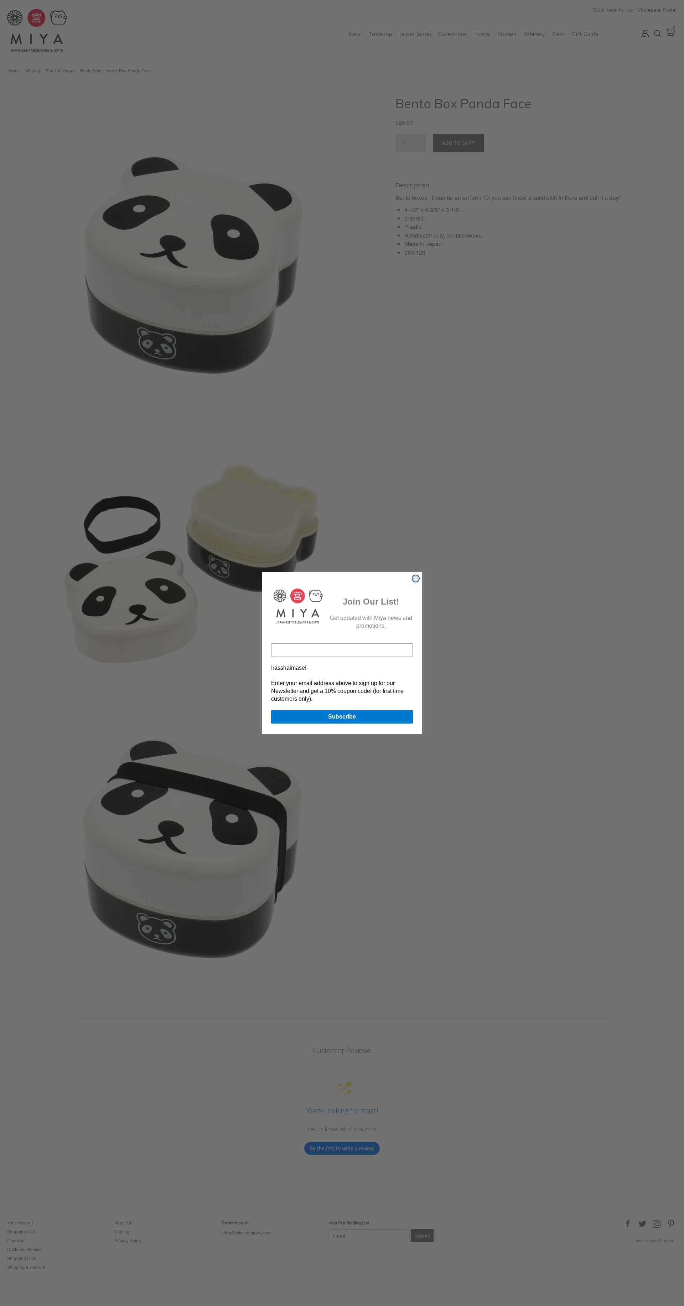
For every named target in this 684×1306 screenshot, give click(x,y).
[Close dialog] (415, 578)
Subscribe (342, 717)
